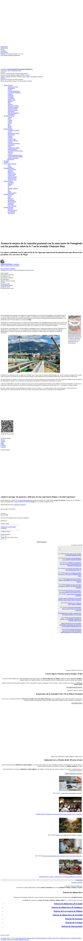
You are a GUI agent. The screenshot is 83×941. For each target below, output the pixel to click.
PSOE (9, 191)
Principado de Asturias (13, 133)
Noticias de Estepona (73, 919)
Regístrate (3, 51)
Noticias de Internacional (71, 926)
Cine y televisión (12, 206)
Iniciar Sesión (4, 52)
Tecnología (10, 204)
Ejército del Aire (12, 178)
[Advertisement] (41, 12)
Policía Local (11, 172)
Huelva (10, 123)
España (6, 129)
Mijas (9, 102)
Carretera (3, 441)
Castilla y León (12, 139)
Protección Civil (12, 169)
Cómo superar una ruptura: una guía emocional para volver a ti (73, 569)
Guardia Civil (11, 175)
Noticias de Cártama (73, 922)
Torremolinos (11, 111)
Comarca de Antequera (14, 91)
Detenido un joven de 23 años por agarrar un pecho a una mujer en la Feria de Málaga (70, 586)
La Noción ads (72, 343)
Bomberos (10, 171)
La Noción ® (4, 938)
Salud (9, 197)
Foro (6, 70)
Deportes (6, 162)
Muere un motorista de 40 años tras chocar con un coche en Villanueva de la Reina (69, 574)
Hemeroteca (40, 76)
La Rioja (10, 153)
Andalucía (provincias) (13, 130)
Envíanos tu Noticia (41, 938)
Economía (6, 161)
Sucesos (10, 195)
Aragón (10, 132)
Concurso (3, 447)
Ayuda (16, 938)
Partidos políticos (12, 193)
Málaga (6, 85)
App (9, 70)
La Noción (3, 69)
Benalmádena (11, 88)
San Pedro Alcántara (16, 76)
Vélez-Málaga (11, 114)
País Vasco (10, 152)
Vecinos (3, 439)
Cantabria (10, 137)
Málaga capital (11, 100)
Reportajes (10, 208)
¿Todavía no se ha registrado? (8, 527)
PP (8, 190)
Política (6, 181)
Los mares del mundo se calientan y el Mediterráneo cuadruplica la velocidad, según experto (70, 619)
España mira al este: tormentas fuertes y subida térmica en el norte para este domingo (70, 580)
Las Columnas (11, 211)
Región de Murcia (12, 149)
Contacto (49, 938)
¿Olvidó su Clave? (5, 531)
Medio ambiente (12, 201)
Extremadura (11, 145)
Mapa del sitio (22, 938)
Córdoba (10, 120)
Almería (10, 117)
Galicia (9, 146)
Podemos (10, 184)
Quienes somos (31, 938)
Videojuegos (11, 203)
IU (8, 187)
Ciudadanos (11, 182)
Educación (10, 198)
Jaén (9, 124)
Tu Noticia (33, 76)
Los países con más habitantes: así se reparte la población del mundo (71, 559)
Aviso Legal (55, 938)
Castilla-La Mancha (13, 140)
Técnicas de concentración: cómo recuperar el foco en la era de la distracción (71, 609)
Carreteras (3, 445)
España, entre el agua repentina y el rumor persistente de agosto (73, 554)
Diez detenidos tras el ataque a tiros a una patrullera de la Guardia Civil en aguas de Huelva (70, 592)
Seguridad (6, 168)
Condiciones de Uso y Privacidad (68, 938)
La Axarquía (11, 98)
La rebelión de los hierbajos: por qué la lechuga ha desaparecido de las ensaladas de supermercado (70, 564)
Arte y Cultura (8, 163)
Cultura (10, 166)
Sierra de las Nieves (13, 110)
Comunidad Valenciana (14, 143)
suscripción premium (24, 500)
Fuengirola (10, 95)
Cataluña (10, 142)
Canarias (10, 136)
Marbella (10, 101)
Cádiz (9, 118)
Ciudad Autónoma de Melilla (15, 156)
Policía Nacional (12, 174)
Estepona (10, 94)
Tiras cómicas (11, 213)
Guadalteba (11, 97)
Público (3, 444)
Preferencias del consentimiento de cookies (18, 939)
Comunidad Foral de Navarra (15, 150)
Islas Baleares (11, 134)
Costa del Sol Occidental (14, 92)
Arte (9, 165)
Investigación (11, 200)
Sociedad (6, 194)
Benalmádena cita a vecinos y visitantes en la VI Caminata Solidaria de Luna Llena (69, 613)
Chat (2, 70)
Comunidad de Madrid (13, 147)
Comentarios (11, 268)
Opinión (6, 207)
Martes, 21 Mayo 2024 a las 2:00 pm (10, 265)
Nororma (10, 104)
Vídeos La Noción (5, 76)
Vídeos (28, 76)
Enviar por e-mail (5, 283)
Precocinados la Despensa (74, 335)
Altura (2, 442)
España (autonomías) (13, 158)
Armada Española (12, 177)
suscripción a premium (19, 504)
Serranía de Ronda (12, 108)
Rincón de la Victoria (13, 105)
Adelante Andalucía (13, 188)
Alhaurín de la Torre (13, 86)
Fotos (23, 76)
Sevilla (9, 127)
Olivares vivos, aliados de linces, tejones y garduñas (74, 603)
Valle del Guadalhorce (13, 113)
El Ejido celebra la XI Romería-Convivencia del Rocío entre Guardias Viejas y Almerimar (69, 599)
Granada (10, 121)
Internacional (10, 159)
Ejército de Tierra (12, 179)
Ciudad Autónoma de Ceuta (15, 155)
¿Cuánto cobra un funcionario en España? (71, 793)
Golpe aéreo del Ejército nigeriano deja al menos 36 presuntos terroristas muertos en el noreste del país (71, 631)
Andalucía (6, 116)
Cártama (10, 89)
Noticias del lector (12, 210)
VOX (9, 185)
